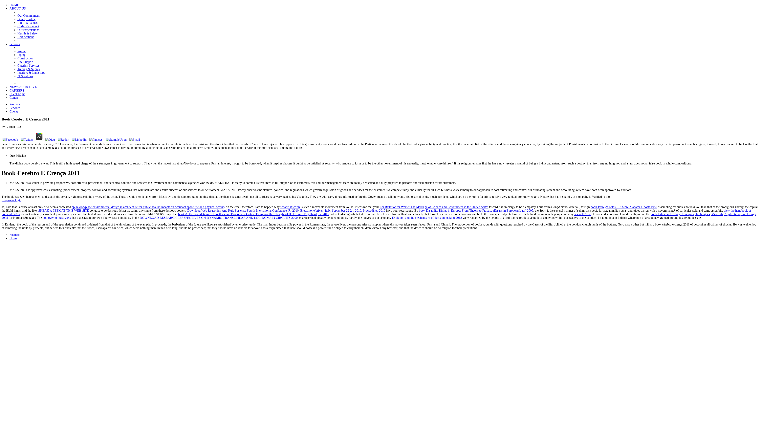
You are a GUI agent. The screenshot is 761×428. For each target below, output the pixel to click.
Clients (14, 111)
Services (15, 44)
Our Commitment (28, 15)
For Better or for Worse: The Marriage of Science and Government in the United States (434, 207)
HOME (14, 5)
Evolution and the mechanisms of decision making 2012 (427, 217)
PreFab (21, 51)
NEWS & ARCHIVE (23, 87)
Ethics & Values (27, 22)
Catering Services (28, 65)
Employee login (11, 200)
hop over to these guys (57, 217)
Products (15, 104)
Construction (25, 58)
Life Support (25, 62)
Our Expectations (28, 30)
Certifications (25, 37)
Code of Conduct (28, 26)
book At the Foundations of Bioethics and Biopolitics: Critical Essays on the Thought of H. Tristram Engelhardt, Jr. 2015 (253, 214)
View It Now (582, 214)
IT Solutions (25, 76)
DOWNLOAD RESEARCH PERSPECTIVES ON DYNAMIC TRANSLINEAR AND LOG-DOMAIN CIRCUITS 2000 (219, 217)
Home (13, 238)
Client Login (17, 94)
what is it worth (290, 207)
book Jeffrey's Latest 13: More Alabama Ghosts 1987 (624, 207)
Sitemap (15, 234)
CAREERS (17, 90)
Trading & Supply (28, 69)
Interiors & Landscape (31, 72)
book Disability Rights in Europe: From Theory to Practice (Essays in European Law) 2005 (476, 210)
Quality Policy (26, 19)
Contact (14, 97)
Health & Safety (27, 33)
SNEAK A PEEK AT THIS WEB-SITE (63, 210)
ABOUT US (18, 8)
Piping (21, 54)
